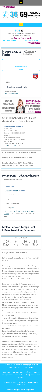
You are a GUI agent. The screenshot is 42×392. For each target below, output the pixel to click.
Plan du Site (22, 382)
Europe (27, 54)
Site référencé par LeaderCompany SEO (21, 390)
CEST (12, 208)
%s (6, 199)
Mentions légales (10, 382)
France (29, 51)
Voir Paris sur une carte (11, 93)
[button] (21, 2)
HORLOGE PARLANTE (12, 372)
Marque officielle (26, 372)
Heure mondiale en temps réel (13, 179)
